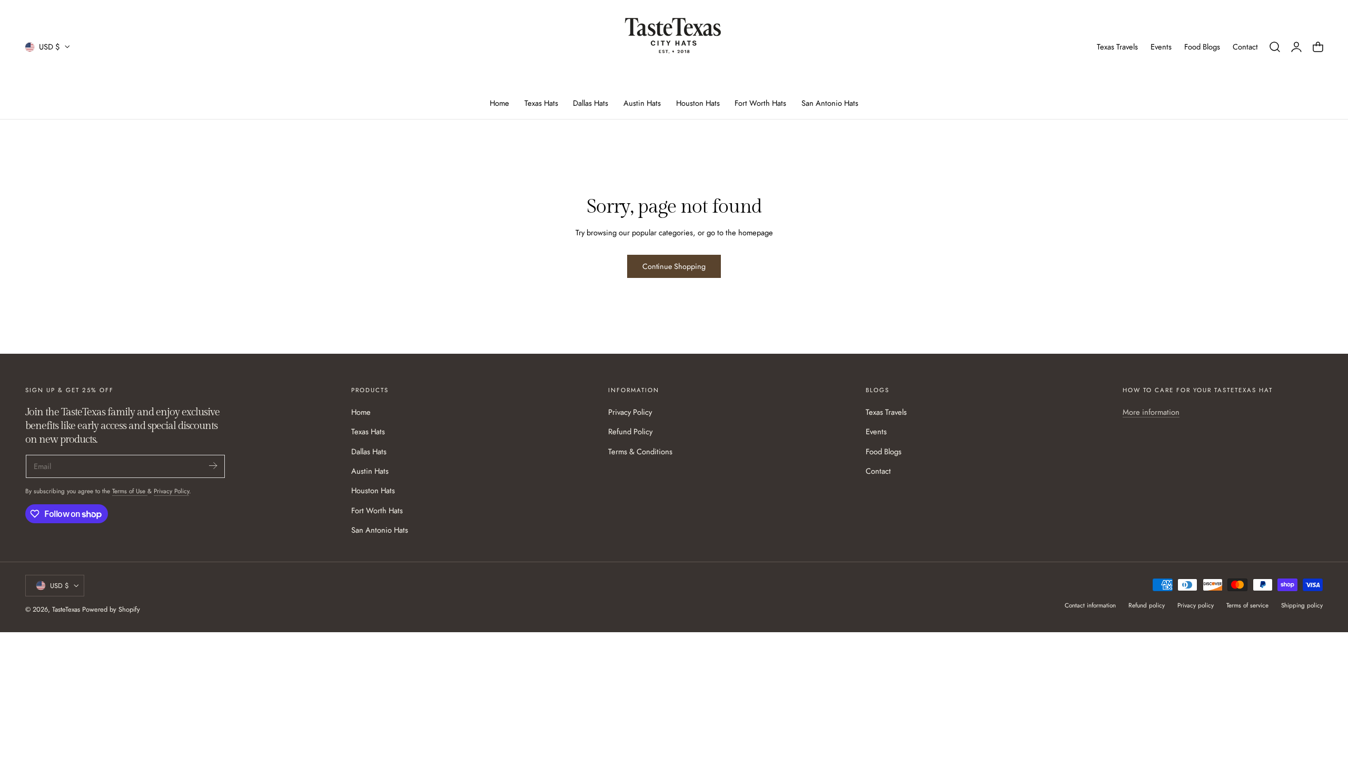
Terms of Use (129, 490)
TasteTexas (66, 609)
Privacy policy (1195, 605)
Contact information (1090, 605)
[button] (1274, 46)
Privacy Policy (171, 490)
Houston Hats (373, 490)
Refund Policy (630, 431)
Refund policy (1146, 605)
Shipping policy (1302, 605)
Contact (1245, 47)
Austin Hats (370, 471)
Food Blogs (1202, 47)
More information (1151, 412)
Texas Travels (1117, 47)
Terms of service (1247, 605)
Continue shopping (674, 266)
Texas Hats (368, 431)
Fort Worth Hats (377, 510)
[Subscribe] (212, 465)
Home (361, 412)
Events (1161, 47)
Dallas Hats (368, 451)
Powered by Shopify (111, 609)
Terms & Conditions (640, 451)
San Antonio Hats (379, 530)
